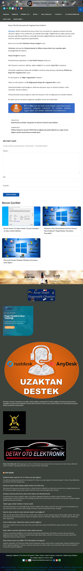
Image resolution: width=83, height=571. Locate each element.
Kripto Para (7, 19)
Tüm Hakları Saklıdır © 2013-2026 (41, 558)
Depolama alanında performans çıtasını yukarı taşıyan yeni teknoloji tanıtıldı (26, 494)
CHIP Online (9, 473)
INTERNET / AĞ (25, 14)
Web (37, 555)
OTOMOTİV (58, 14)
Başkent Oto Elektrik (56, 567)
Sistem (42, 555)
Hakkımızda (67, 555)
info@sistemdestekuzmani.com (42, 560)
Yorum (6, 151)
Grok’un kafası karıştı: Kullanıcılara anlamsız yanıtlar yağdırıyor (22, 522)
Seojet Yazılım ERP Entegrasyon (36, 569)
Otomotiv (59, 555)
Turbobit (15, 569)
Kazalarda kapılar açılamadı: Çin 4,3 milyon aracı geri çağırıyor (22, 477)
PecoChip (67, 567)
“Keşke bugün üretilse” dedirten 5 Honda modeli (18, 504)
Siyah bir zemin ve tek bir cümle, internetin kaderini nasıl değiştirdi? (24, 512)
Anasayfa (6, 14)
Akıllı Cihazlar (46, 14)
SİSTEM (35, 14)
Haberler (15, 14)
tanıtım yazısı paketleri (8, 567)
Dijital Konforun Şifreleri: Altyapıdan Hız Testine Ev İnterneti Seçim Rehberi (34, 121)
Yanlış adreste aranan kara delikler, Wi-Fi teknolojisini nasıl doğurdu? (24, 540)
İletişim (74, 555)
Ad (4, 177)
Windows (11, 31)
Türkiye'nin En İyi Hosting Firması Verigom (62, 569)
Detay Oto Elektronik (9, 464)
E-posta (6, 185)
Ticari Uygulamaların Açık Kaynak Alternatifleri (32, 567)
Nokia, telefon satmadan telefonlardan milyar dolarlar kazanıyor (22, 530)
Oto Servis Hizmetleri (72, 14)
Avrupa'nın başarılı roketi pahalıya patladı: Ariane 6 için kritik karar (23, 485)
